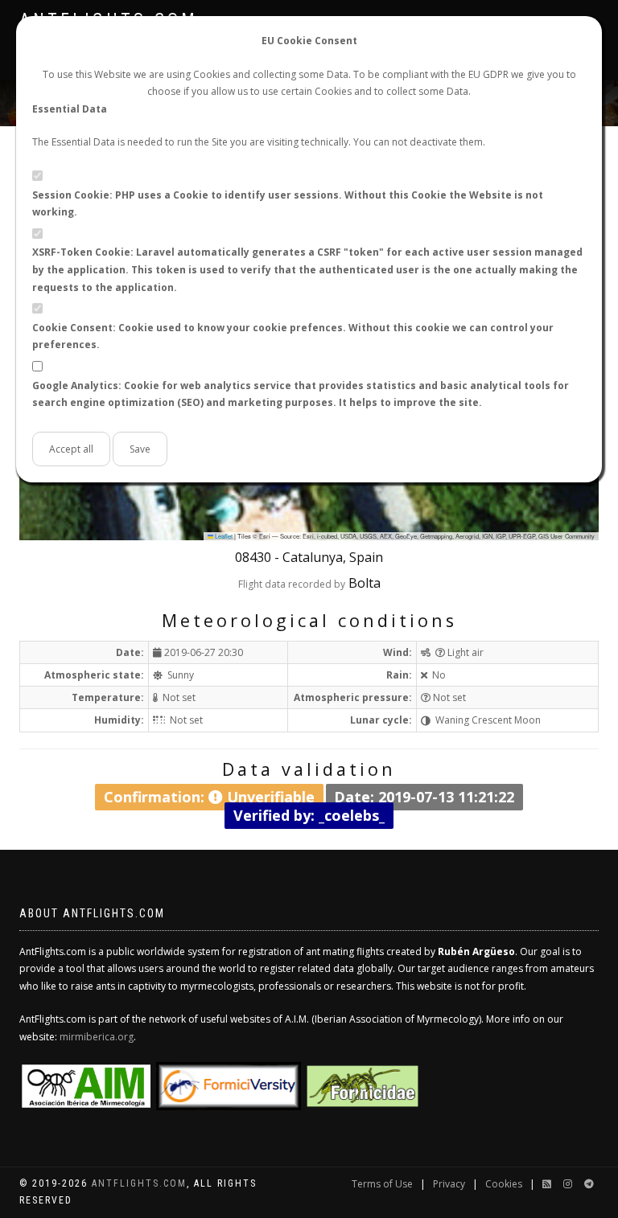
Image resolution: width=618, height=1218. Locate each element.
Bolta (364, 583)
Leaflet (223, 535)
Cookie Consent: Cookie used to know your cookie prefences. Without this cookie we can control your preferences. (293, 336)
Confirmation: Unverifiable (209, 796)
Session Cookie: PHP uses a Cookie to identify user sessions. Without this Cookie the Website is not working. (287, 203)
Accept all (71, 449)
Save (140, 449)
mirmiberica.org (97, 1037)
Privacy (449, 1184)
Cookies (503, 1184)
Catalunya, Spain (332, 557)
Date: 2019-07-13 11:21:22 (424, 796)
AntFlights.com (139, 1183)
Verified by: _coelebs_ (309, 814)
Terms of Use (382, 1184)
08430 (253, 557)
